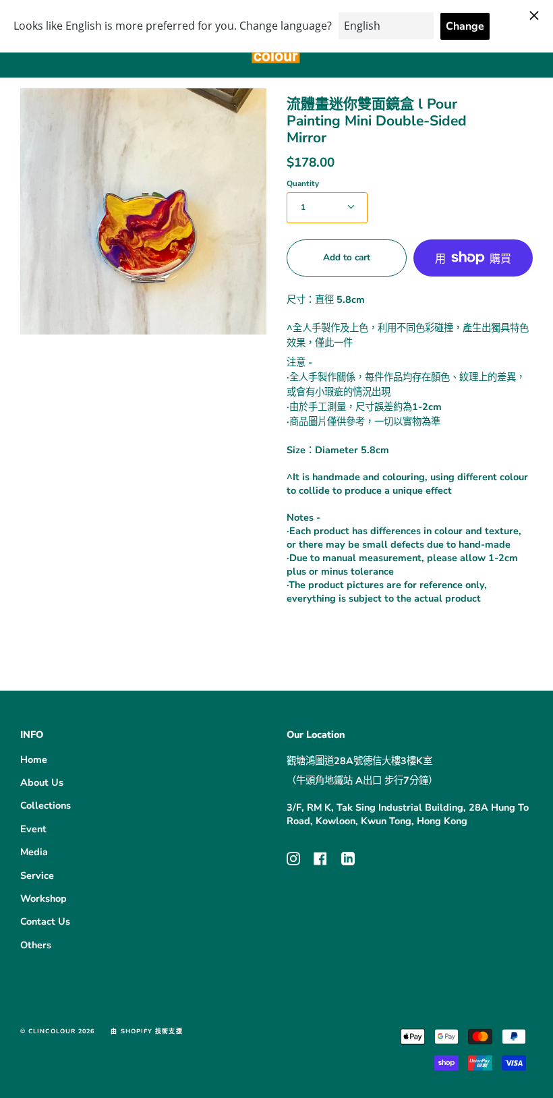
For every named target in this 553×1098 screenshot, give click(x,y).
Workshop (43, 898)
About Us (41, 782)
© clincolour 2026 (57, 1031)
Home (33, 759)
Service (37, 875)
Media (34, 852)
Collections (45, 805)
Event (33, 829)
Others (35, 945)
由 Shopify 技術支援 (146, 1031)
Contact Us (45, 921)
